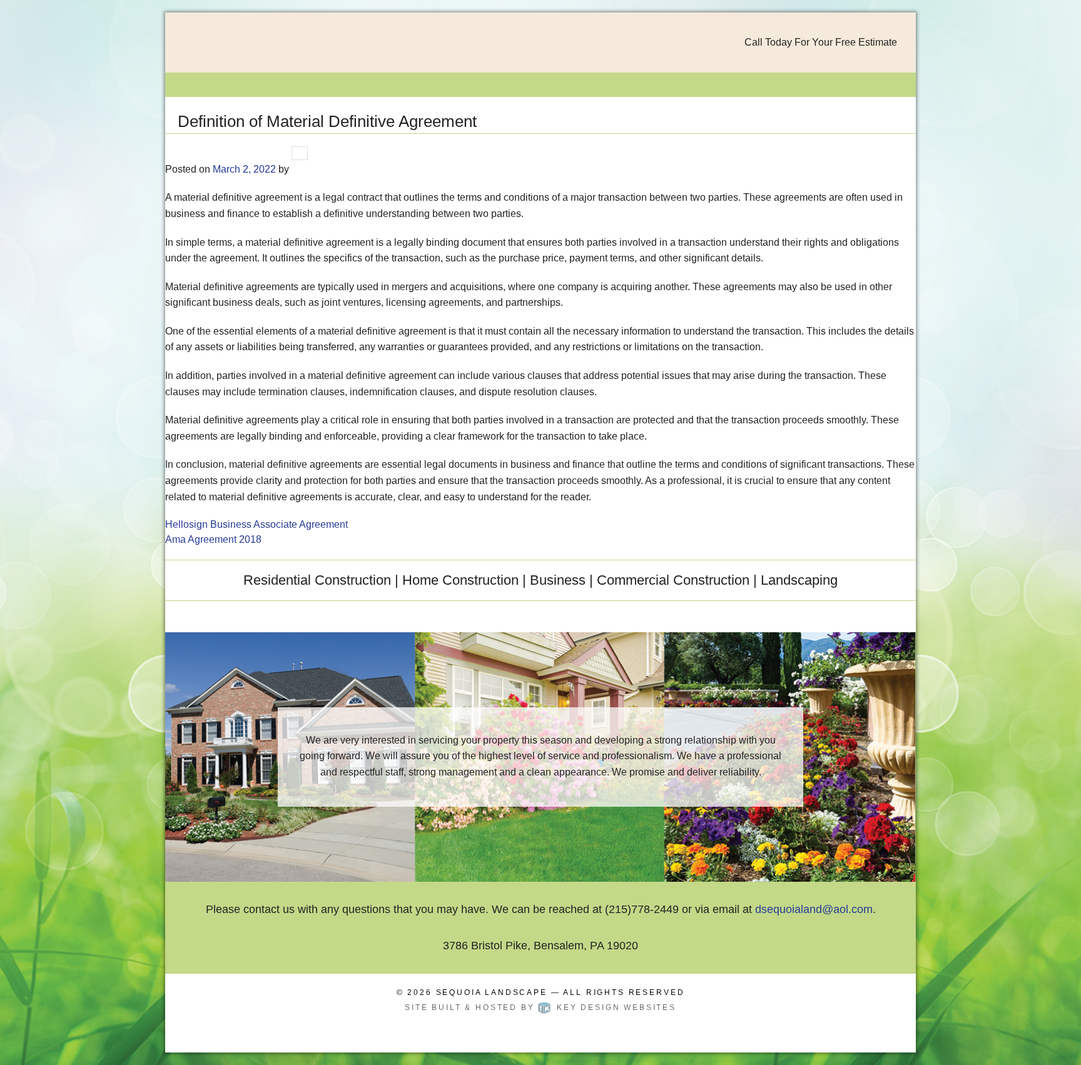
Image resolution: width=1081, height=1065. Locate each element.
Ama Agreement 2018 (213, 539)
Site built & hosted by (540, 1007)
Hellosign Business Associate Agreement (256, 524)
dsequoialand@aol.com (814, 909)
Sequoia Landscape (491, 992)
